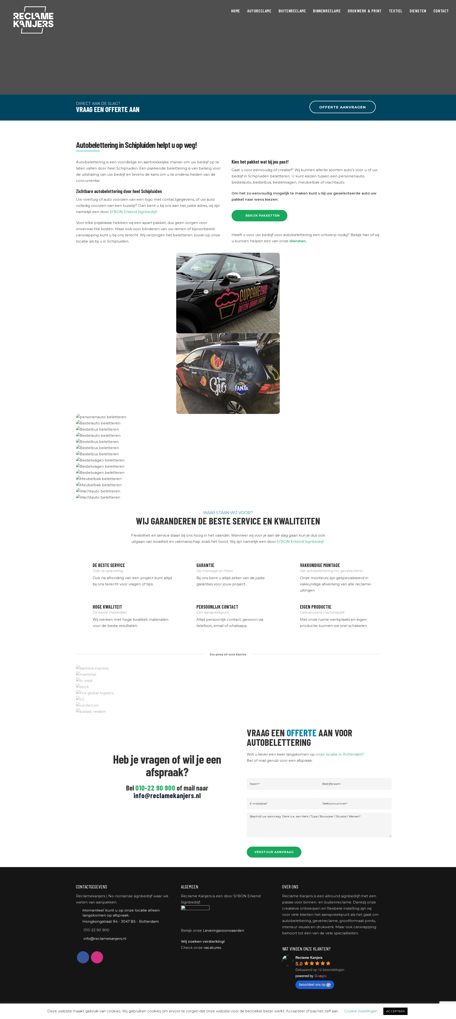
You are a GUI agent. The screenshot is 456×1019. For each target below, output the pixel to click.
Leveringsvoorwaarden (223, 930)
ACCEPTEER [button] (395, 1011)
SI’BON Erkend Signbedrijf (133, 211)
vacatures (212, 947)
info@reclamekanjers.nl (167, 795)
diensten (297, 241)
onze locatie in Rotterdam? (340, 754)
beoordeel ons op (312, 984)
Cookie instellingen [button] (360, 1011)
